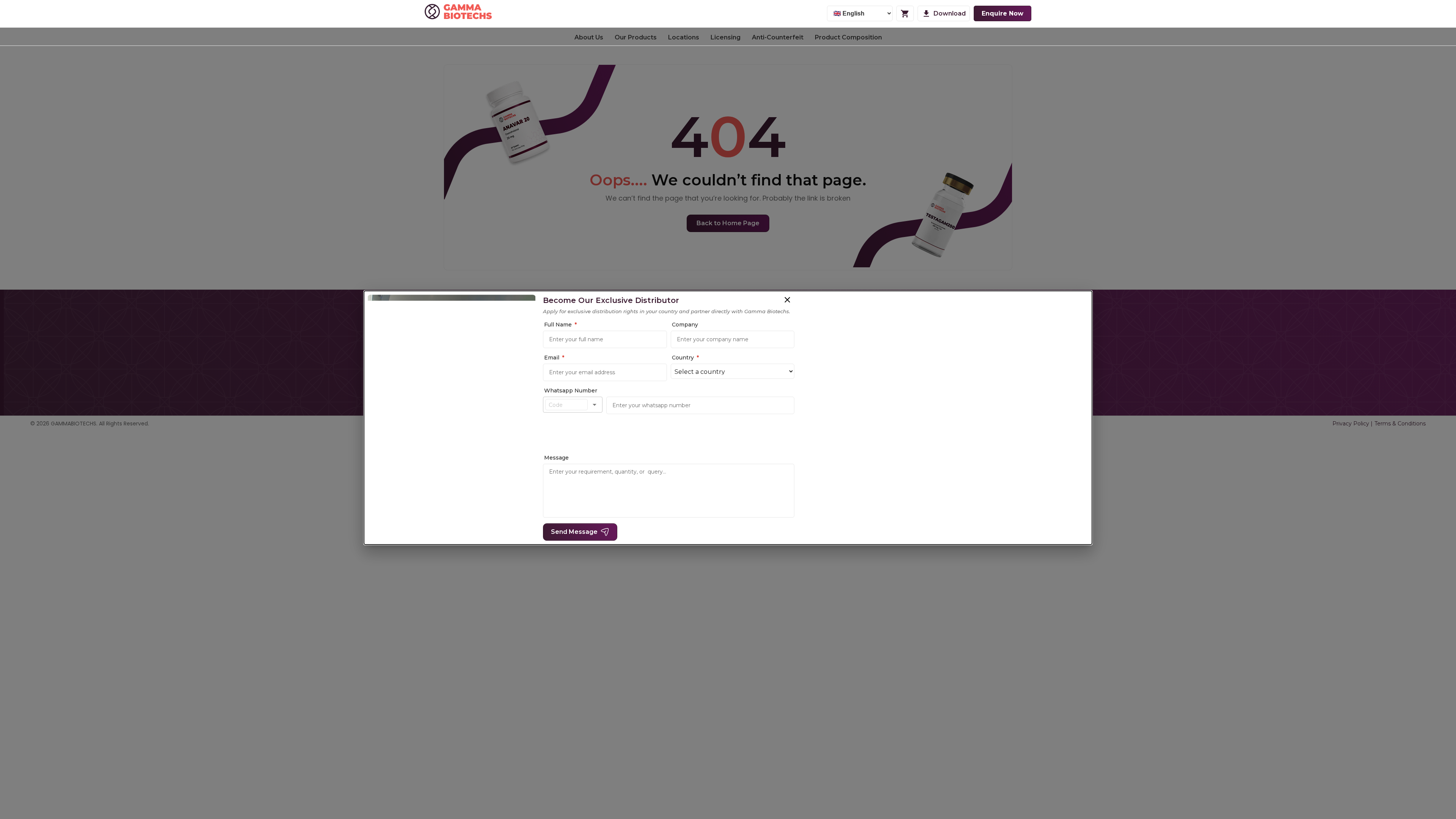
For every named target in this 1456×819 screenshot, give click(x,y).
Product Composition (848, 37)
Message (556, 457)
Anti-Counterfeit (777, 37)
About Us (588, 37)
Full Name (560, 324)
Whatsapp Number (570, 390)
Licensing (726, 37)
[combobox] (566, 404)
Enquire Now (1002, 13)
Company (685, 324)
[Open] (594, 404)
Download (950, 13)
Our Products (636, 37)
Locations (683, 37)
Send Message (574, 531)
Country (685, 357)
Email (554, 357)
